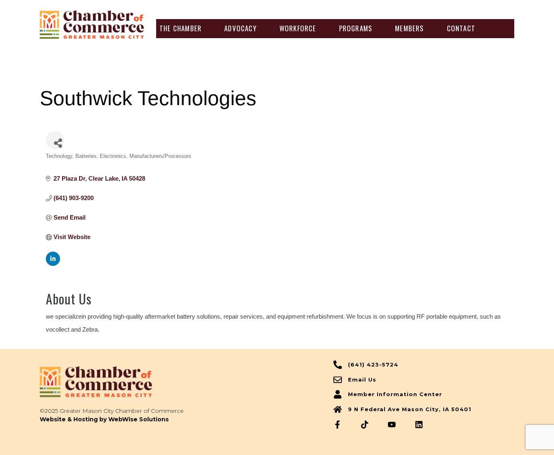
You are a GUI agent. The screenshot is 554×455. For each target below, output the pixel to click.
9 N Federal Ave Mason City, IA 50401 (409, 409)
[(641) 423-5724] (337, 364)
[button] (180, 28)
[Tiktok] (365, 424)
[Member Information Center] (337, 394)
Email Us (362, 379)
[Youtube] (392, 424)
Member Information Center (395, 394)
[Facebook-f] (337, 424)
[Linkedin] (419, 424)
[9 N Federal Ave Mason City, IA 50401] (337, 409)
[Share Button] (55, 140)
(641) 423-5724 (373, 364)
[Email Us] (337, 379)
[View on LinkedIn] (53, 263)
